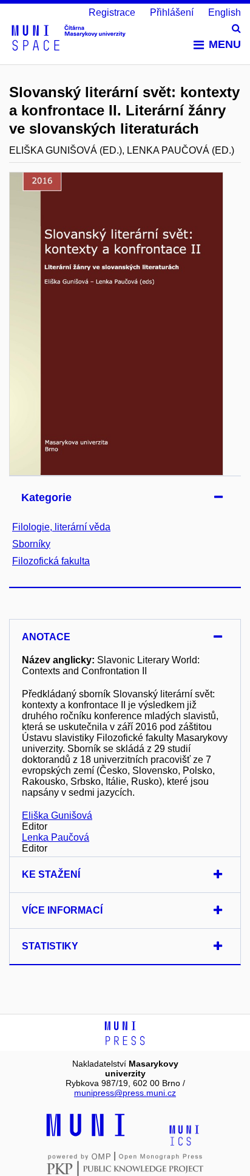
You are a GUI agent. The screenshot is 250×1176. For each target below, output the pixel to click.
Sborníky (31, 544)
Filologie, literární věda (61, 527)
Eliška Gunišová (57, 815)
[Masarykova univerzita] (85, 1135)
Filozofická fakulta (51, 561)
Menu (225, 44)
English (224, 12)
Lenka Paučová (55, 837)
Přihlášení (172, 12)
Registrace (112, 12)
